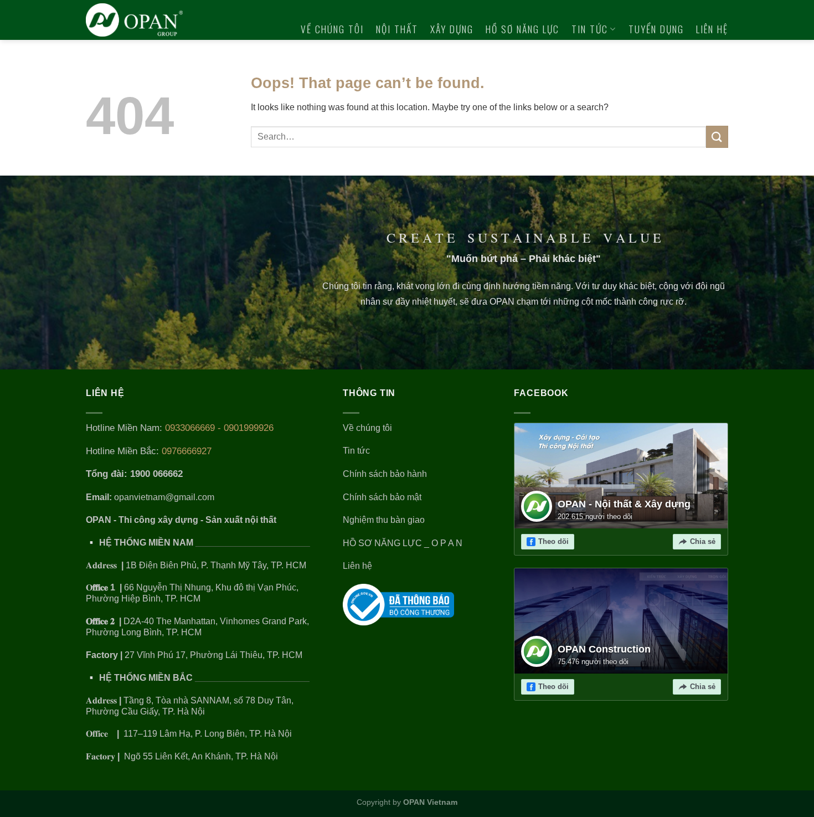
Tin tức (589, 29)
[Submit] (717, 136)
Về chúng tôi (332, 29)
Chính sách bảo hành (385, 474)
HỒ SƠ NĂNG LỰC (522, 29)
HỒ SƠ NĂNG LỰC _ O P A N (404, 543)
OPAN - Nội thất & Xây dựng (624, 504)
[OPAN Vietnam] (142, 20)
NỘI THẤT (397, 29)
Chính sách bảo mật (382, 497)
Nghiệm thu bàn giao (384, 520)
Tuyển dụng (656, 29)
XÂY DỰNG (451, 29)
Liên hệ (712, 29)
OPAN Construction (604, 649)
